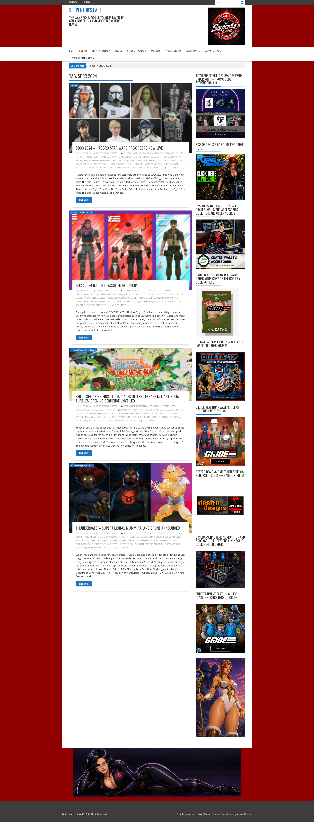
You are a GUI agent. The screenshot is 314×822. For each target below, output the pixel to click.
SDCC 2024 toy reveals (98, 164)
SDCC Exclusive (83, 305)
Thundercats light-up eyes (90, 544)
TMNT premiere (160, 417)
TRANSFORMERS (173, 51)
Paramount (112, 409)
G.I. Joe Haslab (121, 297)
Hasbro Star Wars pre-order (116, 156)
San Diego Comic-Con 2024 (171, 160)
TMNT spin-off (113, 420)
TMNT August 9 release (99, 417)
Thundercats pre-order (147, 544)
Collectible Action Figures (166, 533)
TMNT (146, 413)
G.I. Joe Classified (77, 212)
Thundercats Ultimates (99, 547)
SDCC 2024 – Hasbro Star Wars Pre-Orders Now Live (119, 148)
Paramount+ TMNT (129, 409)
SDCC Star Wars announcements (151, 164)
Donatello (142, 406)
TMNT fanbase (119, 417)
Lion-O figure (111, 536)
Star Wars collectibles (104, 167)
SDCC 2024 (81, 164)
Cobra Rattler (153, 290)
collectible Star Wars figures (167, 153)
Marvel (208, 51)
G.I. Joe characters (149, 294)
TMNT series (81, 420)
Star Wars (156, 51)
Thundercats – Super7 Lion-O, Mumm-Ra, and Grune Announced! (128, 528)
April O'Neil (129, 406)
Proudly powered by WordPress (193, 814)
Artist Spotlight (101, 51)
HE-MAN (118, 51)
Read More (83, 200)
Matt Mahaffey (168, 406)
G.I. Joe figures (106, 297)
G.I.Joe (130, 51)
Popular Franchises (82, 58)
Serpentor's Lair (85, 10)
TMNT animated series (161, 413)
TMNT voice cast (129, 420)
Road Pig (166, 301)
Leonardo (154, 406)
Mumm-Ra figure (127, 536)
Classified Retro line (134, 290)
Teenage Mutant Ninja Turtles (83, 350)
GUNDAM (142, 51)
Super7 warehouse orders (125, 540)
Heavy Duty (132, 301)
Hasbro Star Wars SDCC (144, 156)
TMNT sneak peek (96, 420)
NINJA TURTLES (193, 51)
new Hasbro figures (94, 160)
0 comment (173, 167)
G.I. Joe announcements (106, 294)
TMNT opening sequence (139, 417)
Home (72, 51)
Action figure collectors (137, 533)
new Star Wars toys (116, 160)
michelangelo (83, 409)
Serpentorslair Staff (106, 153)
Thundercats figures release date (157, 540)
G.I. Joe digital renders (171, 294)
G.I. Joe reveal (152, 297)
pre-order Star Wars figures (141, 160)
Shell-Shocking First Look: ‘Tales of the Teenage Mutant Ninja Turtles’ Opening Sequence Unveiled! (127, 398)
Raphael (144, 409)
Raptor (157, 301)
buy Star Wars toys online (137, 153)
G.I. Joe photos (137, 297)
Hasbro (80, 156)
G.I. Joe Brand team (129, 294)
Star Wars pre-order (127, 167)
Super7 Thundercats (100, 540)
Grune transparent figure (89, 536)
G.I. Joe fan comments (87, 297)
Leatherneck (145, 301)
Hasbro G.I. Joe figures (114, 301)
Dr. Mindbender (170, 290)
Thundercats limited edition (119, 544)
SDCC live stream (100, 305)
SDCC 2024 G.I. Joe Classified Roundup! (107, 285)
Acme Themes (244, 814)
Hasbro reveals (92, 156)
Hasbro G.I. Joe (94, 301)
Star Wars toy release (150, 167)
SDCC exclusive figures (121, 164)
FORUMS (83, 51)
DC (218, 51)
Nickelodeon (98, 409)
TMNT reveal (174, 417)
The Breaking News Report (82, 465)
